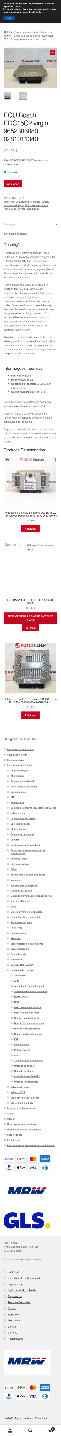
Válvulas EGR (18, 1092)
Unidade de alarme (24, 1070)
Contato (12, 1308)
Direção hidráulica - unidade (29, 1023)
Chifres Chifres (19, 828)
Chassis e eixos (15, 760)
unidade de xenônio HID (27, 1076)
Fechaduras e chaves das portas (28, 874)
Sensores (16, 938)
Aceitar (9, 18)
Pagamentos (15, 1284)
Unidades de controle (36, 205)
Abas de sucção (19, 770)
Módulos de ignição (21, 890)
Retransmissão (19, 933)
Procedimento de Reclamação (24, 1278)
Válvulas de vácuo (20, 1086)
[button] (52, 52)
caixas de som (18, 813)
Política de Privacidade (35, 1418)
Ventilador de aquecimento (25, 1097)
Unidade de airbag (24, 1065)
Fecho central (21, 1044)
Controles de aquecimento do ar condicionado (28, 852)
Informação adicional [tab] (15, 233)
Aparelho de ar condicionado (29, 986)
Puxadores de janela (21, 922)
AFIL (16, 980)
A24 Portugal (13, 1418)
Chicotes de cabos (21, 823)
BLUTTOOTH (21, 996)
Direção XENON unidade (27, 1028)
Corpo (10, 1113)
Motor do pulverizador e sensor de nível (32, 895)
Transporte (14, 1314)
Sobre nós (13, 1272)
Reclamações (15, 1338)
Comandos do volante (22, 834)
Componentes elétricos (26, 32)
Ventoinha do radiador (22, 1102)
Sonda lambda (18, 954)
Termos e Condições (19, 1302)
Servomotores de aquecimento (27, 943)
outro (13, 906)
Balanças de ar (18, 791)
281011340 (19, 208)
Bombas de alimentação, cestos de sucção (33, 807)
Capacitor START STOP (23, 818)
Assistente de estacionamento (30, 991)
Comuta (15, 839)
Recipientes (13, 1140)
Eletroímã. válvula (20, 863)
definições (37, 12)
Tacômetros (17, 959)
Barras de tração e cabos (20, 749)
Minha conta (14, 1320)
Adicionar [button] (30, 528)
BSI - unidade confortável (27, 1007)
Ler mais (30, 628)
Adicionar (13, 184)
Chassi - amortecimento (27, 1017)
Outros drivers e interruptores (26, 911)
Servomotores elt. (20, 948)
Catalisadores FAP (17, 754)
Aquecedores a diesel (22, 781)
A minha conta (10, 1430)
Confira (12, 1326)
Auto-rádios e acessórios (24, 786)
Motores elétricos (20, 901)
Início (10, 32)
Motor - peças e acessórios (21, 1124)
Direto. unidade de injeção (27, 35)
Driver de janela (19, 858)
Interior (11, 1118)
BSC (16, 1002)
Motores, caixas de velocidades (24, 1129)
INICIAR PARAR (22, 1049)
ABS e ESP (19, 975)
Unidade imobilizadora (26, 1081)
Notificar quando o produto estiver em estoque (30, 618)
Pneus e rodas (14, 1134)
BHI (12, 797)
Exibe (14, 869)
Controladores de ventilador (26, 844)
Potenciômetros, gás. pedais (26, 917)
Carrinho (12, 1332)
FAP (16, 1039)
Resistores (16, 927)
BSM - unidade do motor (27, 1012)
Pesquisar (30, 1430)
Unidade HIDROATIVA (22, 964)
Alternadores (17, 775)
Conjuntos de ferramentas (21, 1108)
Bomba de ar (17, 802)
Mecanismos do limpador (24, 885)
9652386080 (33, 208)
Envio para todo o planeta (22, 1290)
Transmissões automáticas (28, 1060)
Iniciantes (16, 879)
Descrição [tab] (9, 224)
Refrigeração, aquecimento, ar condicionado (31, 1145)
